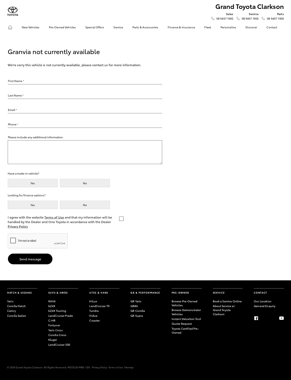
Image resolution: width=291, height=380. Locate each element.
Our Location (262, 301)
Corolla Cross (57, 335)
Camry (11, 311)
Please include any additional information (35, 137)
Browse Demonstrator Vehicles (186, 312)
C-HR (52, 320)
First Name (16, 81)
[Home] (10, 27)
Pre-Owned (180, 292)
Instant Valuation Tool (186, 319)
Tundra (94, 311)
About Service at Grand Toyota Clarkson (224, 310)
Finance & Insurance (181, 27)
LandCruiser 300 (59, 345)
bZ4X (51, 306)
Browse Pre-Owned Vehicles (184, 303)
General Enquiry (264, 306)
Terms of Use (54, 217)
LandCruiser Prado (60, 316)
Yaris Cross (55, 330)
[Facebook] (256, 318)
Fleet (207, 27)
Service (118, 27)
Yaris (10, 301)
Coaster (94, 320)
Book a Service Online (227, 301)
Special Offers (94, 27)
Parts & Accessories (145, 27)
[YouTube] (281, 318)
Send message (30, 259)
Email (12, 110)
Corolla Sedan (16, 316)
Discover (251, 27)
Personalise (228, 27)
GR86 (134, 306)
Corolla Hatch (16, 306)
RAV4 (52, 301)
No (85, 183)
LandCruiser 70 (99, 306)
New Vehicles (31, 27)
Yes (32, 183)
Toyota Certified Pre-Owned (185, 330)
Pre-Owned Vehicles (62, 27)
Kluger (52, 340)
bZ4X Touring (57, 311)
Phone (13, 124)
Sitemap (129, 367)
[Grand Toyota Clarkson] (12, 11)
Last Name (16, 95)
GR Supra (136, 316)
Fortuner (54, 325)
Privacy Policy (18, 226)
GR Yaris (135, 301)
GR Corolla (137, 311)
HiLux (93, 301)
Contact (271, 27)
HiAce (93, 316)
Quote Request (182, 324)
